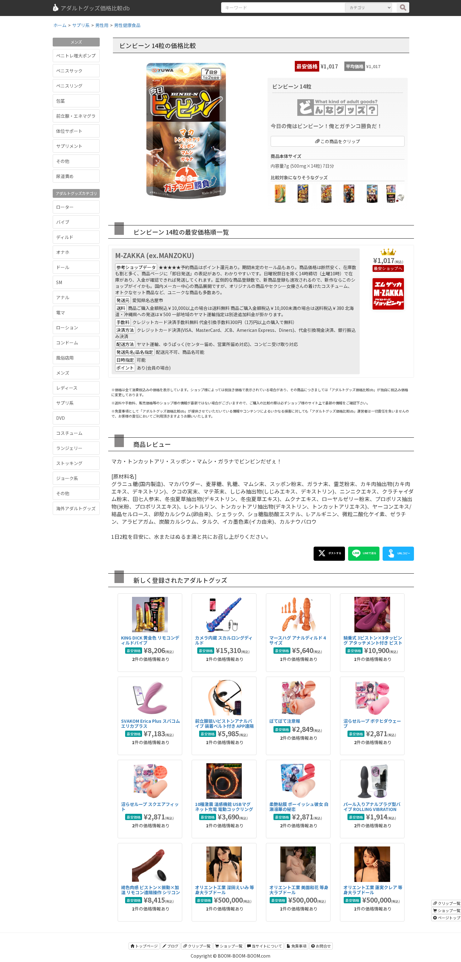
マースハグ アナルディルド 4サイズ (297, 640)
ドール (62, 267)
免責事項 (298, 945)
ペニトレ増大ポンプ (76, 55)
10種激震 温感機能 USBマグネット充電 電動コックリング (224, 806)
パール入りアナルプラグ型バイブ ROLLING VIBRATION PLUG (371, 809)
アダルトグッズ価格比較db (95, 8)
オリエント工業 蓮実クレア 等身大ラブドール (372, 889)
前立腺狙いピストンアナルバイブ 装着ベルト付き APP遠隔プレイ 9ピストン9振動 (224, 726)
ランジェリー (69, 448)
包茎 (60, 101)
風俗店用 (65, 357)
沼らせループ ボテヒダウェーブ (372, 723)
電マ (60, 312)
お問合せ (323, 945)
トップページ (146, 945)
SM (59, 282)
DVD (60, 418)
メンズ (62, 373)
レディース (66, 388)
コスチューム (69, 433)
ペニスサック (69, 71)
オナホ (62, 252)
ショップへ (392, 268)
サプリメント (69, 146)
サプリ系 (65, 403)
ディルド (64, 237)
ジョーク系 (67, 478)
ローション (67, 327)
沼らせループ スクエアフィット (150, 806)
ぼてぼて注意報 (284, 721)
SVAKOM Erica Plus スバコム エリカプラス (150, 723)
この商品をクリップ (340, 141)
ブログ (172, 945)
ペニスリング (69, 86)
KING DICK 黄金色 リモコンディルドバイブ (150, 640)
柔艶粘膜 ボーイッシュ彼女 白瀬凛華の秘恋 (298, 806)
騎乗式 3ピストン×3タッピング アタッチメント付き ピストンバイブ (372, 643)
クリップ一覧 (198, 945)
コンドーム (67, 342)
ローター (65, 207)
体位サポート (69, 131)
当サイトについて (266, 945)
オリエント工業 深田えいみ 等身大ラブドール (224, 889)
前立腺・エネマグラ (76, 116)
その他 (62, 161)
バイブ (62, 222)
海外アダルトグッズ (76, 508)
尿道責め (65, 176)
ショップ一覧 (230, 945)
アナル (62, 297)
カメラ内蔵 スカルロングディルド (224, 640)
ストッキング (69, 463)
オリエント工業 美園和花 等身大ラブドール (298, 889)
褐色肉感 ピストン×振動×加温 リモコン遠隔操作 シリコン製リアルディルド (150, 892)
